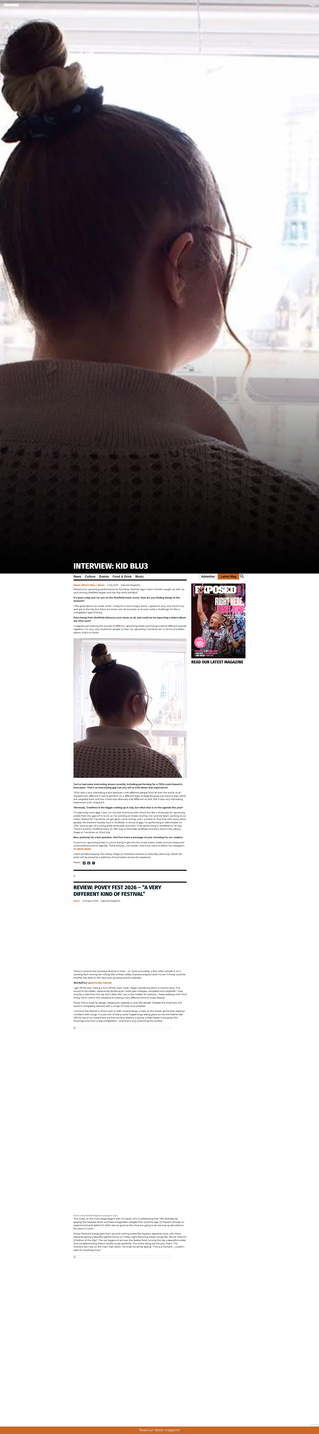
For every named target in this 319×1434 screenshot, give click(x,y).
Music (139, 576)
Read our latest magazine (159, 1430)
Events (104, 576)
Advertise (208, 576)
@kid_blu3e (84, 849)
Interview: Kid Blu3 (111, 566)
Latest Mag (228, 576)
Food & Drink (122, 576)
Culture (90, 576)
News (77, 576)
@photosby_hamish (100, 982)
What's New (88, 585)
